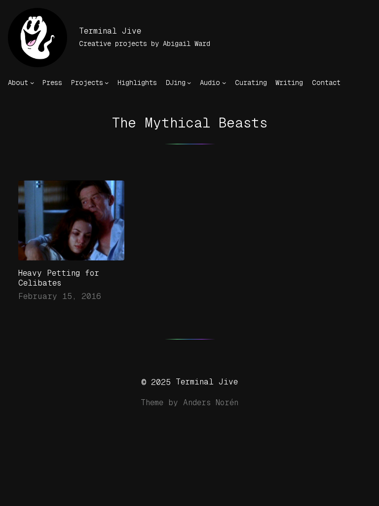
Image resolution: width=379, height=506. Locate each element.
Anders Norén (210, 402)
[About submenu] (32, 82)
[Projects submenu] (107, 82)
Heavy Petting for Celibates (58, 278)
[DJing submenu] (189, 82)
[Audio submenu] (224, 82)
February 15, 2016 (59, 296)
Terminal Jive (110, 31)
